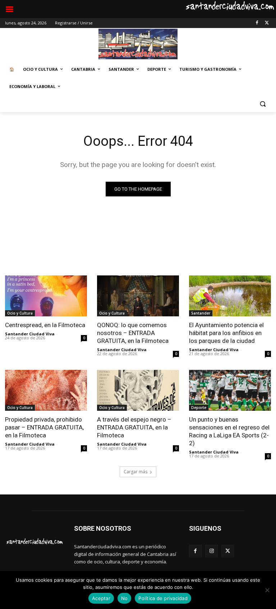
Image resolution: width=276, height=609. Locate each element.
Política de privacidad (163, 598)
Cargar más (135, 472)
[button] (262, 104)
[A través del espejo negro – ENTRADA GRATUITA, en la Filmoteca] (138, 390)
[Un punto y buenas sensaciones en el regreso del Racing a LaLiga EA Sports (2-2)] (230, 390)
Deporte (198, 407)
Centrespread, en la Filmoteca (45, 325)
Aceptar (101, 598)
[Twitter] (267, 23)
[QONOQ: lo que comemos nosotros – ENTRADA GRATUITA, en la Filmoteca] (138, 295)
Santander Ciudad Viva (30, 333)
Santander (200, 313)
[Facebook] (257, 23)
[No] (267, 590)
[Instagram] (211, 551)
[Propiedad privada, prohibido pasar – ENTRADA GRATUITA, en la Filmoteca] (46, 390)
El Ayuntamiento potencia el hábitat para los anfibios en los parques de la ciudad (226, 332)
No (124, 598)
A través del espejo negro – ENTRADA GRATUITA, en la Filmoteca (134, 427)
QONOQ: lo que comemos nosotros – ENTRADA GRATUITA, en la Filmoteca (133, 332)
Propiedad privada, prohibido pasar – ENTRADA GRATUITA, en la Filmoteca (44, 427)
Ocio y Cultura (20, 313)
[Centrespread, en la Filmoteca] (46, 295)
